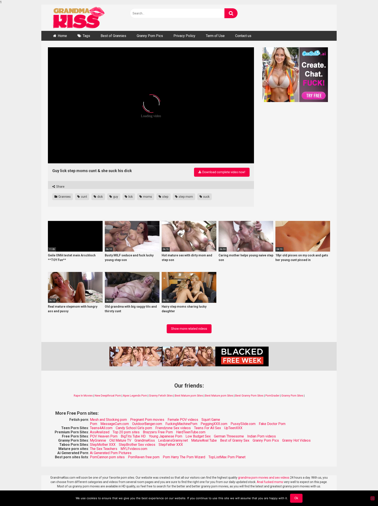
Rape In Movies (83, 395)
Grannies (64, 196)
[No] (372, 498)
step (165, 196)
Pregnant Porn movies (147, 420)
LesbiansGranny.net (173, 440)
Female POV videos (183, 420)
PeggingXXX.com (214, 424)
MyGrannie (98, 440)
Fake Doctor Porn (272, 424)
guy (115, 196)
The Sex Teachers (103, 449)
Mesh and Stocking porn (108, 420)
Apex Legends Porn (135, 395)
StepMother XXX (103, 445)
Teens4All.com (101, 428)
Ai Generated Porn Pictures (110, 453)
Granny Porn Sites (292, 395)
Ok (296, 498)
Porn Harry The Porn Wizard (184, 457)
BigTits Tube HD (133, 436)
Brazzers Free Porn (158, 432)
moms (147, 196)
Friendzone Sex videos (173, 428)
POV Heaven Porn (103, 436)
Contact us (243, 36)
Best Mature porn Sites (189, 395)
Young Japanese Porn (165, 436)
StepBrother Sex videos (137, 445)
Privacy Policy (184, 36)
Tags (86, 36)
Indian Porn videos (261, 436)
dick (100, 196)
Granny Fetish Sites (161, 395)
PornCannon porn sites (107, 457)
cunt (83, 196)
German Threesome (229, 436)
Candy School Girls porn (134, 428)
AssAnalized (99, 432)
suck (206, 196)
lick (130, 196)
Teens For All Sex (207, 428)
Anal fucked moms (270, 482)
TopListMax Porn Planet (226, 457)
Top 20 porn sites (126, 432)
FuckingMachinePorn (181, 424)
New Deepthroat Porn (108, 395)
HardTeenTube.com (190, 432)
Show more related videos (189, 328)
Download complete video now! (223, 172)
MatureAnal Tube (204, 440)
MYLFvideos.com (134, 449)
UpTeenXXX (233, 428)
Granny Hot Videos (296, 440)
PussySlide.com (243, 424)
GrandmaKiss (145, 440)
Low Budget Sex (198, 436)
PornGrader (272, 395)
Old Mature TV (120, 440)
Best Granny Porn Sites (249, 395)
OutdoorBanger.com (147, 424)
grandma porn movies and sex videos (263, 477)
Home (62, 36)
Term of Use (215, 36)
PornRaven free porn (143, 457)
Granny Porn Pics (150, 36)
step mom (185, 196)
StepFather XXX (171, 445)
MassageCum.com (114, 424)
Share (60, 186)
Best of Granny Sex (234, 440)
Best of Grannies (113, 36)
